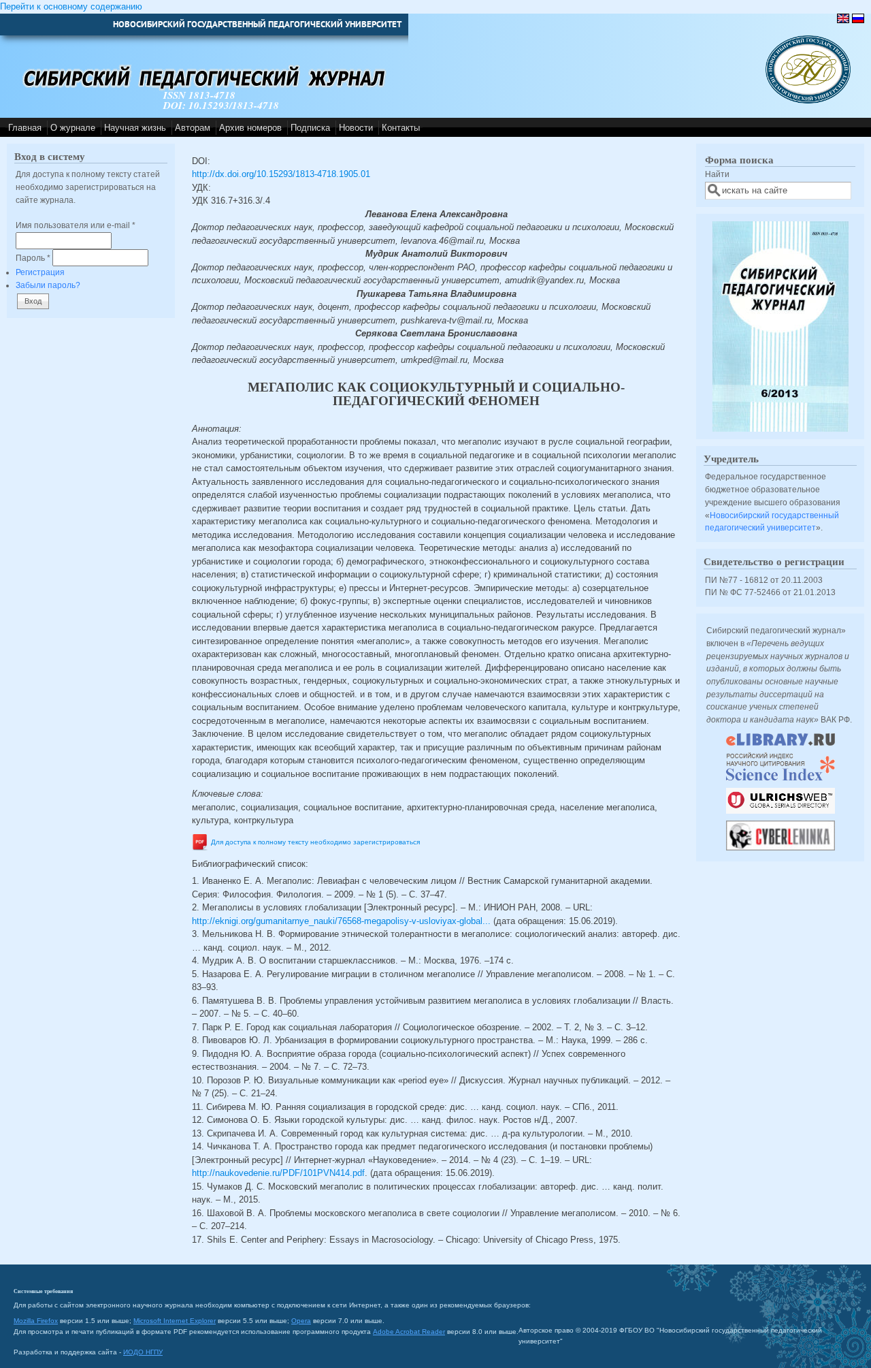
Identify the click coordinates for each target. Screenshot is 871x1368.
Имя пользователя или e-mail (75, 225)
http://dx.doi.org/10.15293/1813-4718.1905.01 (281, 174)
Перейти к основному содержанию (71, 6)
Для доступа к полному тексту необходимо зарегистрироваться (315, 842)
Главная (25, 128)
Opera (301, 1320)
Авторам (192, 128)
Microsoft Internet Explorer (174, 1320)
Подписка (310, 128)
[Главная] (808, 100)
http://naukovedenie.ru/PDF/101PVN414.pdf (278, 1173)
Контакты (401, 128)
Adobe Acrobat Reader (409, 1331)
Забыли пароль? (48, 285)
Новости (356, 128)
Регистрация (40, 272)
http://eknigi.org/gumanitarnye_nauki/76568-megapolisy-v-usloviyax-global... (341, 921)
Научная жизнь (135, 128)
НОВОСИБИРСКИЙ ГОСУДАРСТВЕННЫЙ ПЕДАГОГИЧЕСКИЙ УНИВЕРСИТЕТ (257, 24)
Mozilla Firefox (36, 1320)
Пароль (33, 257)
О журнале (72, 128)
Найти (717, 174)
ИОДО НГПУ (143, 1352)
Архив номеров (250, 128)
